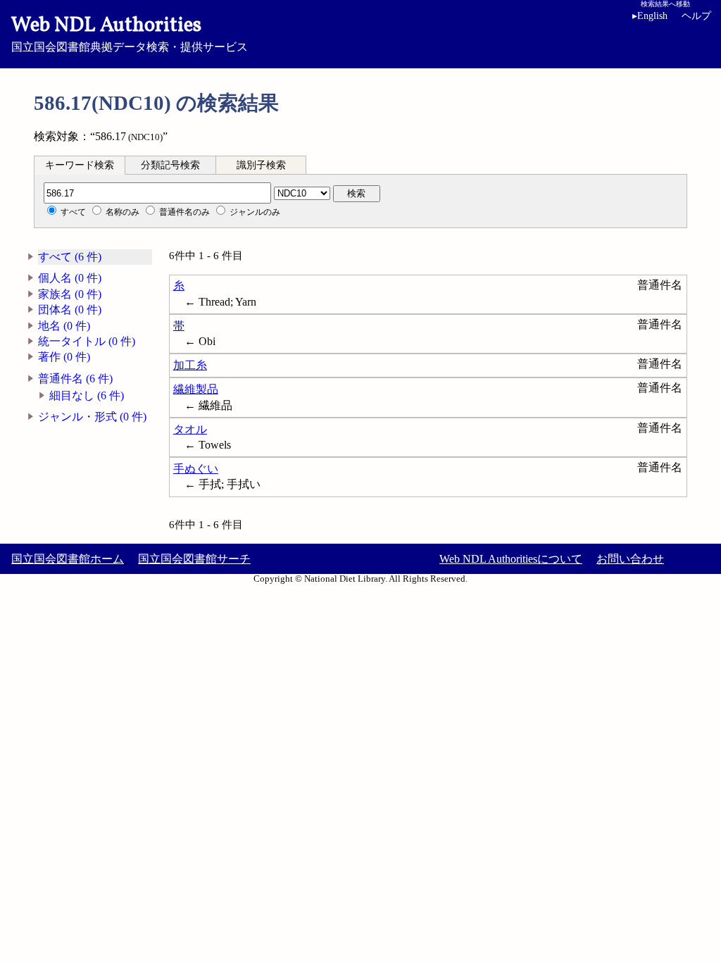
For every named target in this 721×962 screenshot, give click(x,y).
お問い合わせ (630, 559)
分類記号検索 (170, 165)
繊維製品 (195, 389)
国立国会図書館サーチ (194, 559)
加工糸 (190, 365)
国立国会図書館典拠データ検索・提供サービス (129, 32)
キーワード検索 (79, 165)
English (649, 16)
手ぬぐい (195, 469)
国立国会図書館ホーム (67, 559)
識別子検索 (261, 165)
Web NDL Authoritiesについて (510, 559)
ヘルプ (696, 16)
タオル (190, 429)
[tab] (79, 165)
